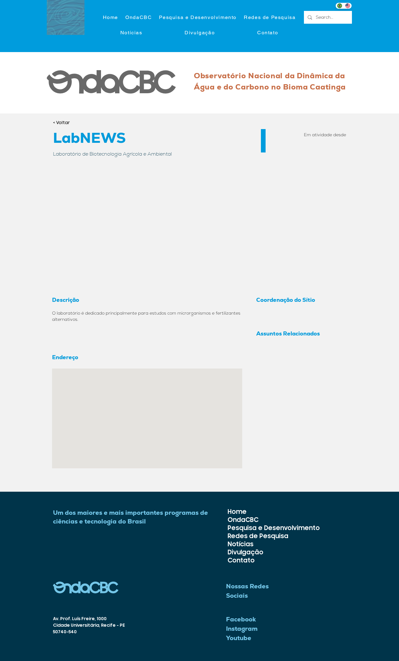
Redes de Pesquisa (245, 536)
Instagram (241, 629)
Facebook (241, 619)
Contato (241, 560)
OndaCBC (243, 520)
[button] (198, 17)
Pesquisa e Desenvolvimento (245, 528)
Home (237, 512)
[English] (348, 6)
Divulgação (245, 552)
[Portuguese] (340, 6)
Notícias (240, 544)
